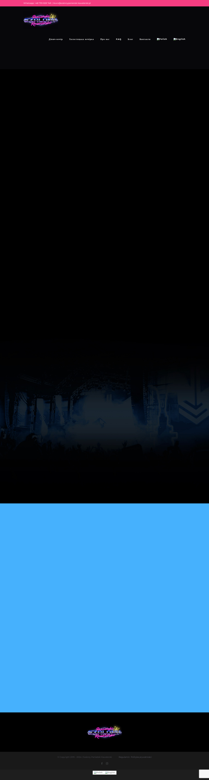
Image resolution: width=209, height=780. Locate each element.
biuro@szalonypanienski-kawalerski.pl (72, 3)
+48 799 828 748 (43, 3)
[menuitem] (162, 39)
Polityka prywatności (141, 757)
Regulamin (124, 757)
